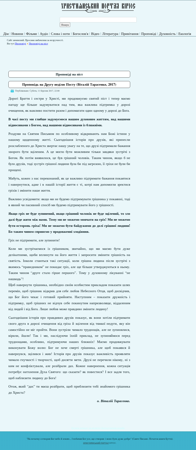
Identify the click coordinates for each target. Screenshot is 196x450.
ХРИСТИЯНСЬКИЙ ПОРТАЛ (96, 443)
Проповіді (148, 33)
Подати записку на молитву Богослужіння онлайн (98, 428)
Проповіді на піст (38, 43)
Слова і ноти (60, 33)
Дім (6, 33)
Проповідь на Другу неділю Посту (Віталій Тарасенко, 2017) (69, 84)
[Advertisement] (78, 55)
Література (110, 33)
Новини (17, 33)
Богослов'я (80, 33)
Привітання (129, 33)
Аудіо (44, 33)
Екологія (184, 33)
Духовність (167, 33)
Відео (95, 33)
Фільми (31, 33)
